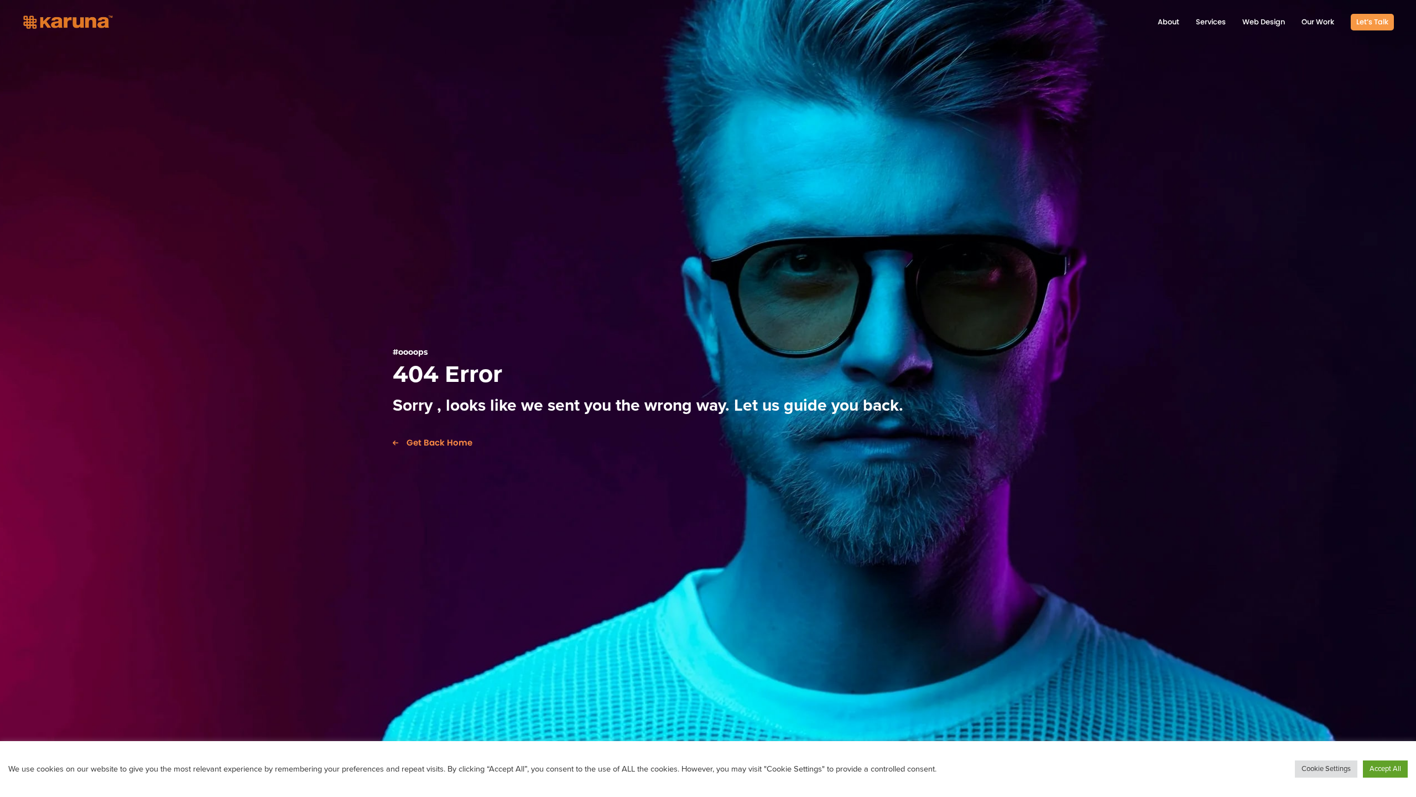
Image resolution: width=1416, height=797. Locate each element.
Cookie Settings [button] (1326, 768)
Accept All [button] (1385, 768)
